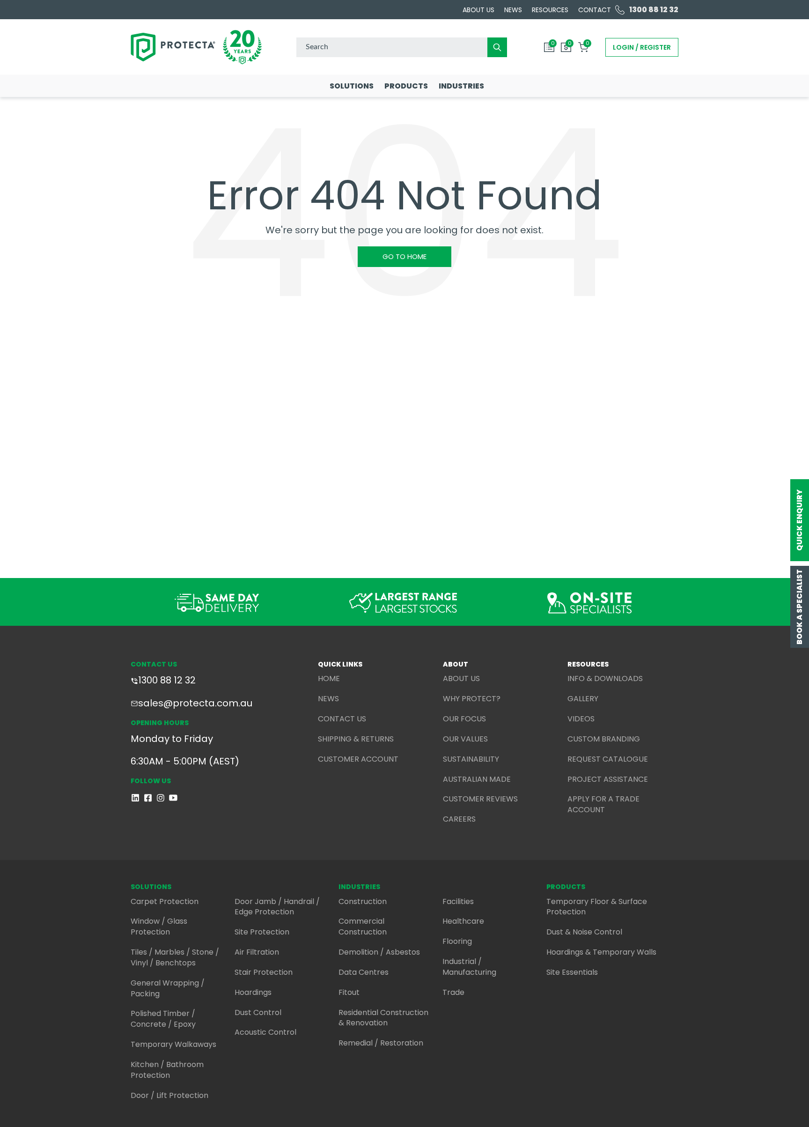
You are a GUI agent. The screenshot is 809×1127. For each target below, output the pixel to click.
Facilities (458, 901)
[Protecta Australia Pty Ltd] (196, 47)
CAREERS (459, 819)
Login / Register (642, 47)
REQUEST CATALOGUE (607, 759)
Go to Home (404, 256)
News (513, 10)
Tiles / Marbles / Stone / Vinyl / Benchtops (175, 957)
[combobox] (401, 47)
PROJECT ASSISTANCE (607, 779)
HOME (329, 678)
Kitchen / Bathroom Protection (167, 1070)
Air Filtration (257, 952)
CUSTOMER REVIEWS (480, 798)
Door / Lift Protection (169, 1095)
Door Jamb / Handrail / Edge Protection (277, 907)
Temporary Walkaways (173, 1044)
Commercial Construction (362, 926)
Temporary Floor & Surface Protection (596, 907)
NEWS (328, 698)
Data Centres (363, 972)
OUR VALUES (465, 739)
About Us (478, 10)
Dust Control (258, 1012)
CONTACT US (342, 718)
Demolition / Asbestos (379, 952)
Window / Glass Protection (159, 926)
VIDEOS (581, 718)
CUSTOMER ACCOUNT (358, 759)
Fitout (349, 992)
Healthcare (463, 921)
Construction (362, 901)
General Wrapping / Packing (168, 988)
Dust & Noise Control (584, 932)
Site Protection (262, 932)
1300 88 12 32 (167, 680)
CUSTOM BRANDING (603, 739)
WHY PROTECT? (471, 698)
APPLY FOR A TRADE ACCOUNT (603, 804)
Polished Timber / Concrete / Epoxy (163, 1019)
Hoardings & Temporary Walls (601, 952)
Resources (550, 10)
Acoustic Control (265, 1032)
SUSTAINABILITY (471, 759)
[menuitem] (352, 86)
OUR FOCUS (464, 718)
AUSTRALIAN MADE (477, 779)
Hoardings (253, 992)
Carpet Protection (165, 901)
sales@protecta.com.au (195, 703)
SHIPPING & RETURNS (356, 739)
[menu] (404, 86)
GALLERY (582, 698)
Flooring (457, 941)
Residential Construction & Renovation (383, 1018)
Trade (453, 992)
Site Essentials (572, 972)
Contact (594, 10)
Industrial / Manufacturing (469, 967)
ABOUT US (461, 678)
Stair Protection (264, 972)
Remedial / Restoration (380, 1043)
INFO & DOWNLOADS (605, 678)
